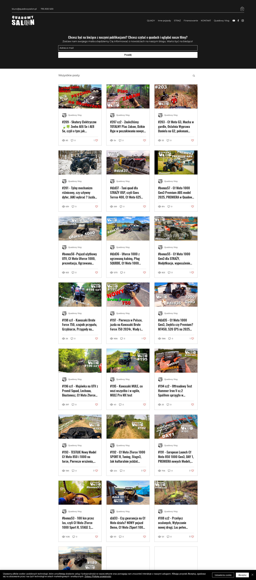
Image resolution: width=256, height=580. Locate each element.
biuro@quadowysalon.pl (24, 9)
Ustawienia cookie (223, 574)
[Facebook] (238, 20)
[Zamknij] (252, 575)
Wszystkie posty (69, 75)
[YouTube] (233, 20)
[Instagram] (242, 20)
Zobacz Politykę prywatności (98, 576)
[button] (242, 9)
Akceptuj (242, 574)
